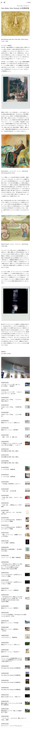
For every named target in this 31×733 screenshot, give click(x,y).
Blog (21, 5)
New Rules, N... (26, 5)
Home (18, 5)
